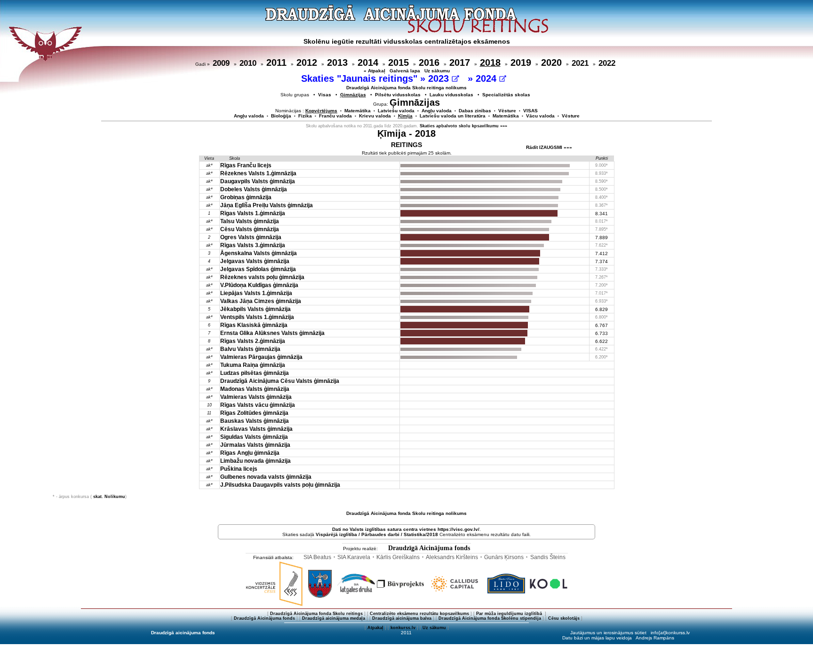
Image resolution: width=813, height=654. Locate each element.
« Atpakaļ (374, 70)
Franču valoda (335, 115)
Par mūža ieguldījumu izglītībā (509, 613)
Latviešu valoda (396, 110)
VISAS (530, 110)
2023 (440, 78)
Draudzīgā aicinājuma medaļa (333, 618)
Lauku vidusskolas (451, 94)
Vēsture (507, 110)
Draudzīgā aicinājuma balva (401, 618)
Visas (324, 94)
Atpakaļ (375, 627)
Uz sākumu (437, 70)
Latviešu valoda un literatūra (453, 115)
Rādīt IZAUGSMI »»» (549, 147)
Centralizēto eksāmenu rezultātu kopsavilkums (419, 613)
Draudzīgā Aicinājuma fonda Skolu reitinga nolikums (406, 87)
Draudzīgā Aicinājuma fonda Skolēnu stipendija (489, 618)
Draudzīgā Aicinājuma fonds (429, 548)
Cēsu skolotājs (564, 618)
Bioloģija (281, 115)
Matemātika (357, 110)
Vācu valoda (540, 115)
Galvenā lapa (405, 70)
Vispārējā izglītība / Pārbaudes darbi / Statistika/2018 (377, 534)
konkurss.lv (403, 627)
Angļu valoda (437, 110)
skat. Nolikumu (109, 496)
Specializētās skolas (506, 94)
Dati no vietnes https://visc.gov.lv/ (405, 529)
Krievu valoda (375, 115)
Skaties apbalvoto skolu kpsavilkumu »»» (463, 126)
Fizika (305, 115)
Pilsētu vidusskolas (398, 94)
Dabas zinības (475, 110)
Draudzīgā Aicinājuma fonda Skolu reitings (316, 613)
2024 (487, 78)
